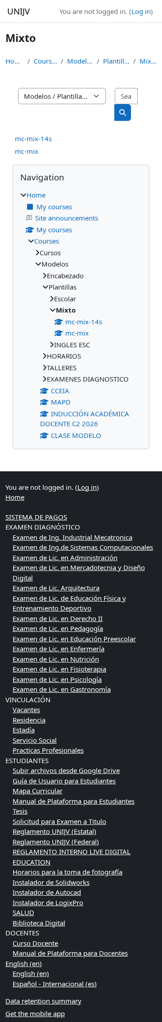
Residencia (29, 719)
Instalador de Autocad (47, 892)
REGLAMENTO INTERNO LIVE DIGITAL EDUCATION (71, 856)
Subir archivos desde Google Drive (66, 770)
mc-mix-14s (33, 138)
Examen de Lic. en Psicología (57, 679)
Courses (46, 60)
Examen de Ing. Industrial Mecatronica (72, 537)
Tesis (20, 810)
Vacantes (26, 709)
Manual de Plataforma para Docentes (70, 953)
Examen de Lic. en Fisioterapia (59, 668)
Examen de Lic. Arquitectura (56, 587)
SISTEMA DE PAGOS (36, 516)
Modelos (80, 60)
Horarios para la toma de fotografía (67, 871)
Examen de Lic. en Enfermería (58, 648)
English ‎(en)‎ (23, 963)
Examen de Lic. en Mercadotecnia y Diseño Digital (79, 572)
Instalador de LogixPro (48, 902)
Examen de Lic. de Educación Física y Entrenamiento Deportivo (69, 603)
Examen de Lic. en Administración (65, 557)
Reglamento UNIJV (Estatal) (54, 831)
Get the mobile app (35, 1013)
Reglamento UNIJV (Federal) (56, 841)
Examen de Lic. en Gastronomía (62, 689)
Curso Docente (35, 943)
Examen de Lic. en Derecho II (58, 618)
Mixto (148, 60)
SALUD (23, 912)
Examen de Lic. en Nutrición (56, 658)
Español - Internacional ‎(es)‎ (55, 983)
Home (14, 60)
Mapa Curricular (38, 790)
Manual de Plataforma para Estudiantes (74, 801)
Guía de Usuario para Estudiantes (64, 780)
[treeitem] (81, 315)
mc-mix (26, 151)
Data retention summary (43, 1000)
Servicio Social (35, 740)
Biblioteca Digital (39, 922)
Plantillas (116, 60)
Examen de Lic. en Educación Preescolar (74, 638)
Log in (141, 11)
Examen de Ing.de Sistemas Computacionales (83, 547)
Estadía (24, 729)
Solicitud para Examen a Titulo (59, 821)
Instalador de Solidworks (51, 882)
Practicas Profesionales (48, 750)
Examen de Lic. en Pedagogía (58, 628)
